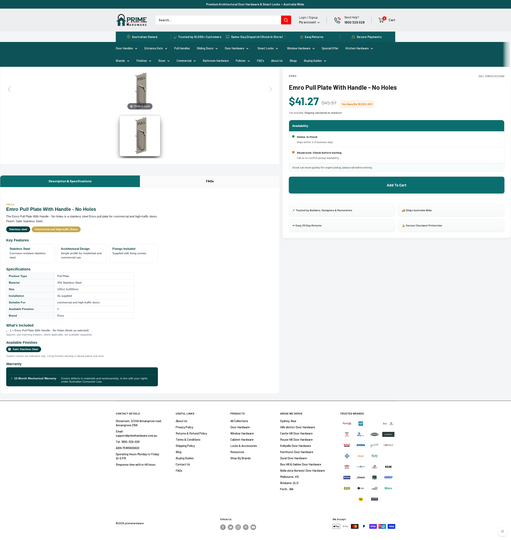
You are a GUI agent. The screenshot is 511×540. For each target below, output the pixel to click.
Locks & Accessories (243, 445)
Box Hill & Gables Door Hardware (300, 464)
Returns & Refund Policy (191, 433)
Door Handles (124, 48)
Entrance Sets (153, 48)
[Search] (286, 20)
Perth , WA (286, 489)
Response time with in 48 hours (135, 464)
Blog (178, 452)
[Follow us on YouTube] (253, 527)
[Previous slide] (9, 89)
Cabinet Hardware (242, 439)
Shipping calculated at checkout (323, 112)
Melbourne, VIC (289, 476)
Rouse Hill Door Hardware (296, 439)
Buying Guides (313, 60)
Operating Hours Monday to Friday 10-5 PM (137, 456)
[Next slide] (271, 89)
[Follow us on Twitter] (230, 527)
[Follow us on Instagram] (238, 527)
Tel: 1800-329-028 (128, 441)
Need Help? (351, 17)
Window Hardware (298, 48)
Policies (241, 60)
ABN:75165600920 (127, 448)
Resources (237, 452)
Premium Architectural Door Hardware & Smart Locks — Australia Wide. (255, 4)
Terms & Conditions (188, 439)
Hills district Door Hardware (297, 427)
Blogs (293, 60)
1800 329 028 (354, 22)
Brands (120, 60)
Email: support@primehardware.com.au (136, 433)
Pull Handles (182, 48)
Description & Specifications (70, 181)
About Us (277, 60)
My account (308, 22)
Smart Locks (265, 48)
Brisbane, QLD (289, 483)
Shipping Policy (185, 445)
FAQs (210, 181)
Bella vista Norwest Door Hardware (302, 470)
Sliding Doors (205, 48)
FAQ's (260, 60)
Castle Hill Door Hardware (296, 433)
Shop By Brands (240, 458)
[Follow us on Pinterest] (246, 527)
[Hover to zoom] (140, 91)
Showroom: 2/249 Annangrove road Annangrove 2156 (138, 423)
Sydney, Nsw (288, 421)
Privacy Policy (184, 427)
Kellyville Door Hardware (295, 445)
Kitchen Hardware (357, 48)
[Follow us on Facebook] (223, 527)
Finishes (141, 60)
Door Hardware (234, 48)
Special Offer (330, 48)
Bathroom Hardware (216, 60)
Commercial (184, 60)
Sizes (161, 60)
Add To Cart (396, 185)
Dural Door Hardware (293, 458)
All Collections (239, 421)
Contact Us (183, 464)
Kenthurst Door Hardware (296, 452)
